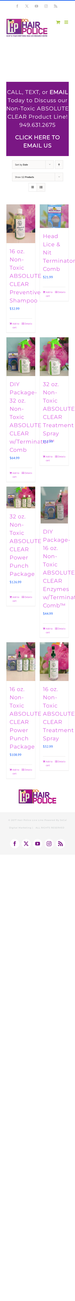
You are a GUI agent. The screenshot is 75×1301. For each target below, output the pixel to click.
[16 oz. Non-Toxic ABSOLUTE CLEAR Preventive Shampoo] (20, 223)
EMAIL (59, 92)
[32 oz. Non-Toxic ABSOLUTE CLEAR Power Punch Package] (20, 498)
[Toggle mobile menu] (66, 22)
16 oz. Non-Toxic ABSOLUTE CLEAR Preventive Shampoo (25, 276)
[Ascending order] (59, 164)
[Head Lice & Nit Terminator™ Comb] (54, 216)
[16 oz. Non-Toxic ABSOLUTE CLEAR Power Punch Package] (20, 661)
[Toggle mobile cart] (58, 22)
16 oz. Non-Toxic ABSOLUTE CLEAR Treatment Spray (59, 714)
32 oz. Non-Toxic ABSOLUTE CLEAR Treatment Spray (59, 409)
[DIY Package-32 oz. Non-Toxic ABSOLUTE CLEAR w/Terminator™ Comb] (20, 356)
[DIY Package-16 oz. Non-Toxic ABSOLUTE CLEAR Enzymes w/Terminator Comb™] (54, 505)
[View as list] (41, 187)
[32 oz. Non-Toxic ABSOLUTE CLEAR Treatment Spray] (54, 356)
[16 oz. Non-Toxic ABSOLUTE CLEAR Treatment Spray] (54, 661)
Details (28, 323)
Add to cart (15, 325)
